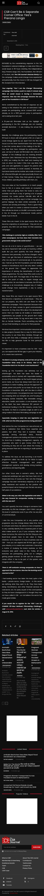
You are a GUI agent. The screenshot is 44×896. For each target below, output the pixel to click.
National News (36, 668)
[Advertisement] (22, 728)
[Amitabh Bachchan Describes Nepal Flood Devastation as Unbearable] (7, 642)
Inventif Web (14, 893)
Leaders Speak (6, 22)
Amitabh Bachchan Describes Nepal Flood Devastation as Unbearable (7, 655)
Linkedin (8, 882)
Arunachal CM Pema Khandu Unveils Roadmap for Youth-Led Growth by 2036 (20, 786)
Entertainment (7, 665)
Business (19, 675)
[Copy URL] (15, 626)
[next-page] (6, 703)
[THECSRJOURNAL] (22, 3)
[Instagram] (25, 878)
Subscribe (36, 847)
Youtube (9, 885)
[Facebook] (6, 626)
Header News (8, 790)
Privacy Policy (22, 851)
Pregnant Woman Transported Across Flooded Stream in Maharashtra (19, 777)
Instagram (31, 878)
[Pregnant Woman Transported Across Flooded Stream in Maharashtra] (36, 642)
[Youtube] (3, 885)
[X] (10, 626)
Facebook (9, 878)
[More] (6, 48)
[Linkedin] (3, 881)
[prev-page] (3, 703)
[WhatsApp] (20, 626)
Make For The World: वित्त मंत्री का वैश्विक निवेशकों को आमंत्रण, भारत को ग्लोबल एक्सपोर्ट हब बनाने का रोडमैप (21, 660)
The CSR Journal (14, 34)
